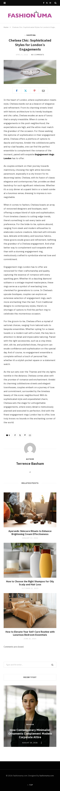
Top (31, 785)
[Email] (43, 91)
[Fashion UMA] (30, 14)
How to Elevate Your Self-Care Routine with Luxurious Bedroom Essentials (30, 633)
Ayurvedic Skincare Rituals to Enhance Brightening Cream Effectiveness (30, 533)
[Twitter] (25, 91)
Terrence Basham (30, 463)
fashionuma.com (46, 775)
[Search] (55, 3)
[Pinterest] (34, 91)
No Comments (37, 55)
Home (6, 27)
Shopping (31, 35)
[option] (30, 716)
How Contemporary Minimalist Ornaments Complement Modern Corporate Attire (30, 733)
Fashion (30, 724)
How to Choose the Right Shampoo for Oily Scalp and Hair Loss (30, 583)
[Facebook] (16, 91)
